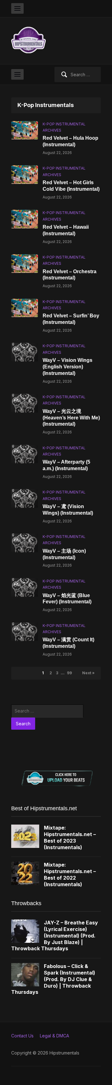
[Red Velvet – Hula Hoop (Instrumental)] (24, 129)
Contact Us (22, 1035)
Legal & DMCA (54, 1035)
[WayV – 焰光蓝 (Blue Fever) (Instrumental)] (24, 587)
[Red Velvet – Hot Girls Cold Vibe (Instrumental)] (24, 174)
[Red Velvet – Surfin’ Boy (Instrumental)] (24, 307)
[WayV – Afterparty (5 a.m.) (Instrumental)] (24, 453)
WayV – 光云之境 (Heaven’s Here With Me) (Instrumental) (71, 418)
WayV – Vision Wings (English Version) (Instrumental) (67, 367)
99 (69, 673)
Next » (88, 673)
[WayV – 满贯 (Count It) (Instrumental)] (24, 631)
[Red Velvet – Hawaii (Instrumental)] (24, 218)
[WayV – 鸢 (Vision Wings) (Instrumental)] (24, 498)
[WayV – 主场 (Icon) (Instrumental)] (24, 542)
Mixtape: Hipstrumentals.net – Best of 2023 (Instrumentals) (70, 837)
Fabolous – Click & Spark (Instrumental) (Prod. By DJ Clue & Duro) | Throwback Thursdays (53, 979)
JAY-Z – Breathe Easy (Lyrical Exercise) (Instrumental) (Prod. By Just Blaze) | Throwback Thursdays (54, 935)
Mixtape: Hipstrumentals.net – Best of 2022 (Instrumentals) (70, 874)
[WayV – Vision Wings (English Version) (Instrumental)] (24, 351)
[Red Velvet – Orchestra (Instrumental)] (24, 263)
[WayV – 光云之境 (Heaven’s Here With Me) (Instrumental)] (24, 402)
